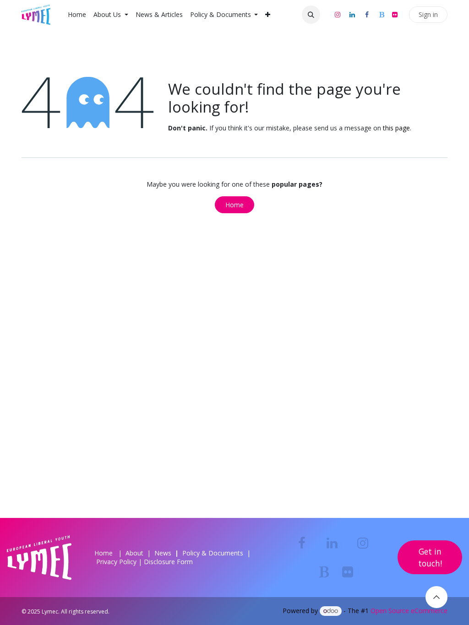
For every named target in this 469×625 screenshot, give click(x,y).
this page (396, 128)
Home (234, 204)
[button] (311, 14)
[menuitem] (77, 14)
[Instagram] (337, 14)
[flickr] (395, 14)
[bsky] (381, 14)
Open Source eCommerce (409, 610)
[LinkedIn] (352, 14)
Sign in (428, 14)
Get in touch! (430, 557)
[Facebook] (366, 14)
